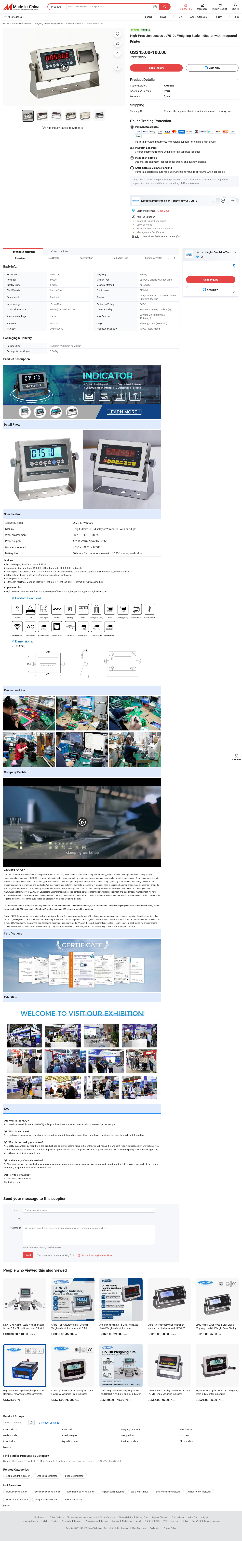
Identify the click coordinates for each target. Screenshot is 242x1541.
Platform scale (128, 1441)
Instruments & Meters (21, 23)
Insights (204, 1517)
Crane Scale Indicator (47, 1475)
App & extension (198, 16)
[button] (168, 258)
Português (66, 1521)
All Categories (15, 16)
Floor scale (185, 1441)
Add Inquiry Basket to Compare (65, 128)
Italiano (104, 1521)
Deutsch (115, 1521)
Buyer (163, 16)
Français (78, 1521)
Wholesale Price (126, 1517)
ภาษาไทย (175, 1521)
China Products (57, 1517)
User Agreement (139, 1528)
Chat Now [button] (214, 67)
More (6, 1505)
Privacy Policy (170, 1528)
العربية (138, 1521)
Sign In (135, 236)
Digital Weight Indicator (18, 1475)
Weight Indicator (75, 23)
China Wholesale (107, 1517)
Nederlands (127, 1521)
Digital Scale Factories (112, 1491)
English (44, 1521)
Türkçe (185, 1521)
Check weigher (69, 1435)
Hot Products (40, 1517)
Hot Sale (184, 1435)
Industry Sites (142, 1517)
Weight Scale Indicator (46, 1499)
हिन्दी (165, 1521)
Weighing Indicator (130, 1429)
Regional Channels (160, 1517)
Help (180, 16)
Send (28, 1255)
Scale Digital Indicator (17, 1499)
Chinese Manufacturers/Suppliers (82, 1517)
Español (54, 1521)
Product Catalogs (49, 1422)
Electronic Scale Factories (47, 1491)
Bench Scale (186, 1429)
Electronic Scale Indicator (168, 1491)
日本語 (157, 1521)
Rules (236, 16)
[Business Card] (233, 265)
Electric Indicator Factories (80, 1491)
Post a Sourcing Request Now (95, 1255)
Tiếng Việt (196, 1521)
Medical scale (10, 1435)
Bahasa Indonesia (212, 1521)
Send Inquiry (156, 67)
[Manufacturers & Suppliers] (21, 6)
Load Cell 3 (8, 1429)
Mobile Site (192, 1517)
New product (127, 1435)
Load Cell (8, 1441)
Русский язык (91, 1521)
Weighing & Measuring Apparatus (50, 23)
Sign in (235, 8)
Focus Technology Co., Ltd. (99, 1528)
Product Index (178, 1517)
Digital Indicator (70, 1441)
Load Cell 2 (67, 1429)
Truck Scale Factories (16, 1491)
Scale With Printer (140, 1491)
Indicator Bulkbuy (73, 1499)
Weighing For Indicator (199, 1491)
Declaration (155, 1528)
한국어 (148, 1521)
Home (6, 23)
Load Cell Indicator (94, 23)
